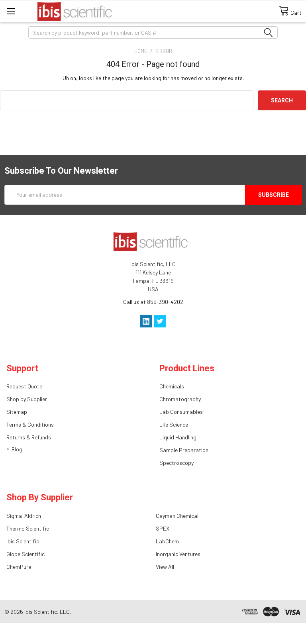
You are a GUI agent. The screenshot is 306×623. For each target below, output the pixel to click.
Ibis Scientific (22, 541)
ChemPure (18, 566)
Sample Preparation (183, 450)
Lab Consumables (181, 411)
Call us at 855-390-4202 (153, 301)
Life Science (173, 424)
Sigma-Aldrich (23, 515)
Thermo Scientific (27, 528)
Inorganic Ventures (178, 554)
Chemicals (171, 386)
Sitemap (16, 411)
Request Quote (24, 386)
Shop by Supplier (26, 399)
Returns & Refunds (28, 437)
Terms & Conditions (30, 424)
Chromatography (180, 399)
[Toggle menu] (11, 11)
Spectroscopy (176, 462)
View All (165, 566)
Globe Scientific (25, 554)
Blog (17, 449)
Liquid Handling (177, 437)
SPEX (162, 528)
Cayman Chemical (177, 515)
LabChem (167, 541)
